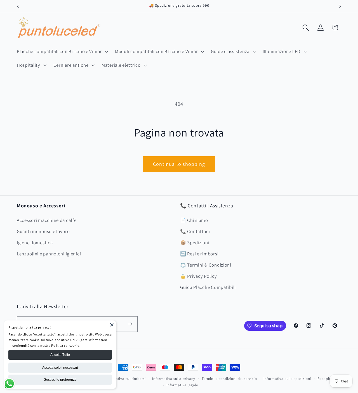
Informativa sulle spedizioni (287, 378)
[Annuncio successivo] (340, 6)
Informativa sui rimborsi (125, 378)
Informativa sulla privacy (173, 378)
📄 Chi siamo (194, 220)
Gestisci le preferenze (60, 380)
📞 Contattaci (195, 231)
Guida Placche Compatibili (208, 287)
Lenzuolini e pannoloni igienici (49, 254)
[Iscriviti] (130, 324)
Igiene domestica (35, 242)
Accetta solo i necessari (60, 368)
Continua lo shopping (179, 164)
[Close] (112, 324)
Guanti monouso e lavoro (43, 231)
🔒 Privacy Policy (198, 276)
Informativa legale (182, 385)
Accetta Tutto (60, 355)
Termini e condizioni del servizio (229, 378)
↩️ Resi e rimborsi (199, 254)
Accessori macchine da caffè (46, 220)
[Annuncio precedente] (18, 6)
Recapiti (324, 378)
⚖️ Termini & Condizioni (205, 265)
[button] (62, 51)
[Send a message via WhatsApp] (9, 383)
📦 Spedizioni (194, 242)
